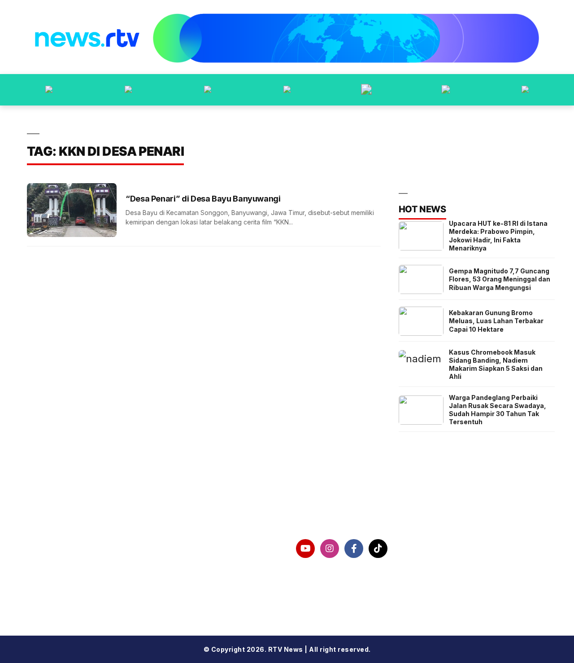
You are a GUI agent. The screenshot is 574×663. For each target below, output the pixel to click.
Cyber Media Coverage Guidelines (106, 594)
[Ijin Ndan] (128, 90)
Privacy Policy (67, 571)
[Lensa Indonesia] (49, 90)
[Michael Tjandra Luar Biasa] (207, 90)
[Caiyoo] (287, 90)
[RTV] (525, 90)
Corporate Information (83, 548)
